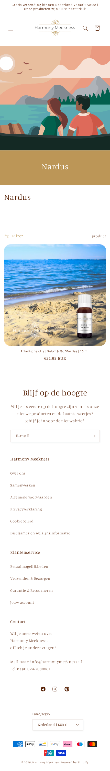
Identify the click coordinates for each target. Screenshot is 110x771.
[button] (11, 28)
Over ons (18, 473)
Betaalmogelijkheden (29, 566)
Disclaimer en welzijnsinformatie (40, 533)
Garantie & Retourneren (31, 590)
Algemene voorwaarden (31, 497)
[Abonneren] (94, 436)
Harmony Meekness (46, 762)
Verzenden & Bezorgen (30, 578)
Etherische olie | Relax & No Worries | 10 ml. (55, 351)
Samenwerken (22, 485)
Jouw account (22, 602)
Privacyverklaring (26, 509)
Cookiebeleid (22, 521)
